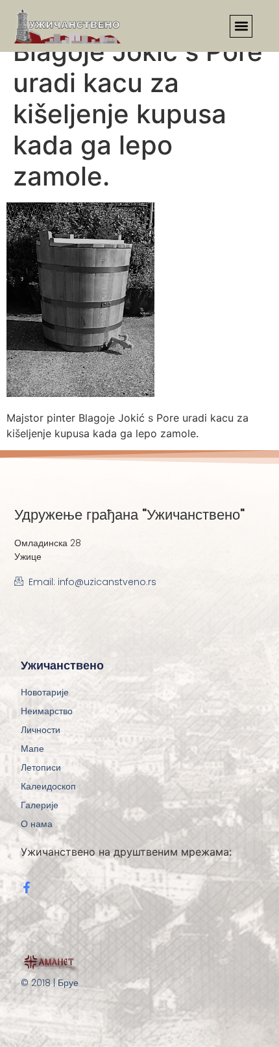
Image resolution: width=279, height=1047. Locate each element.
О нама (37, 823)
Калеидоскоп (48, 786)
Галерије (39, 805)
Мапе (32, 748)
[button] (241, 26)
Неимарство (47, 710)
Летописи (41, 767)
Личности (40, 729)
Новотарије (45, 692)
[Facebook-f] (26, 887)
